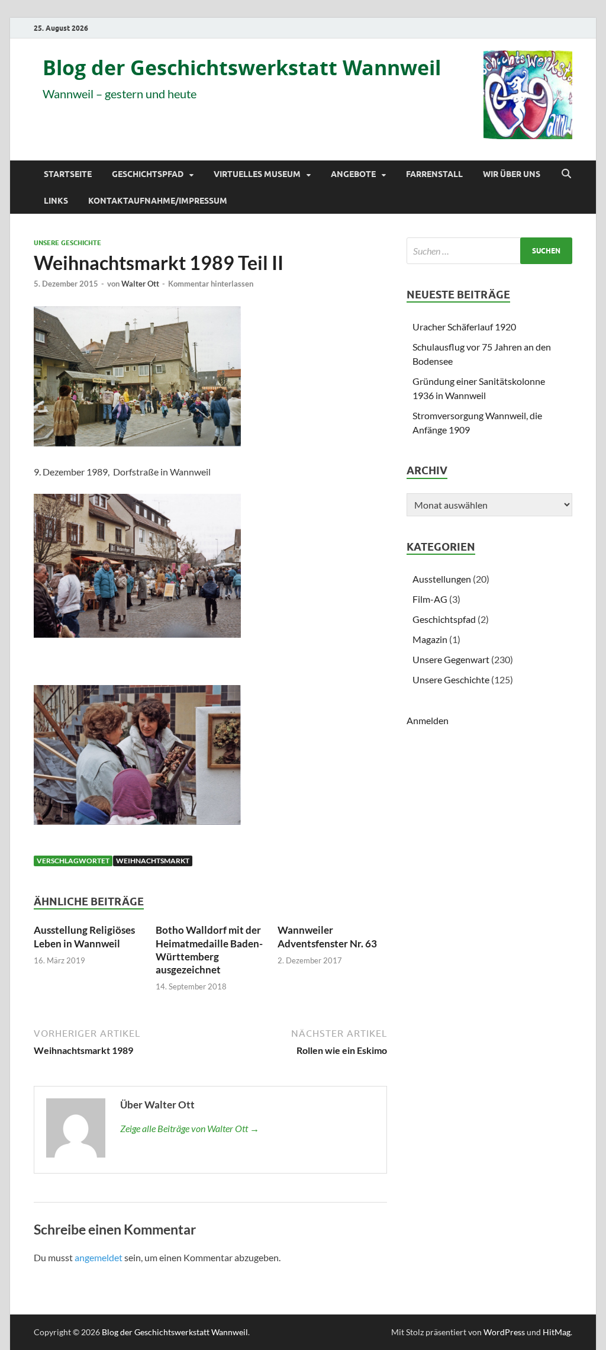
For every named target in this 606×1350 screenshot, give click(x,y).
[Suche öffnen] (566, 174)
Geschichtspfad (147, 174)
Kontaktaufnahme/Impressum (157, 200)
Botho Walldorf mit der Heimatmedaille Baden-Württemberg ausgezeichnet (209, 949)
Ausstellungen (441, 578)
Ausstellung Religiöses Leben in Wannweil (84, 936)
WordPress (504, 1332)
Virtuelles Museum (257, 174)
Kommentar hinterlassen (210, 283)
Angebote (353, 174)
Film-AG (429, 599)
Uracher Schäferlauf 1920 (464, 326)
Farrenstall (434, 174)
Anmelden (428, 720)
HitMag (556, 1332)
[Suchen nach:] (489, 250)
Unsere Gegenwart (450, 659)
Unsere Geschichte (67, 243)
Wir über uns (511, 174)
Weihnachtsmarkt (152, 860)
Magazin (429, 639)
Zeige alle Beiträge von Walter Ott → (189, 1128)
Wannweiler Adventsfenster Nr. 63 (327, 936)
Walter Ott (140, 283)
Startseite (68, 174)
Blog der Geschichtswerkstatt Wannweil (242, 68)
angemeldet (99, 1257)
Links (56, 200)
